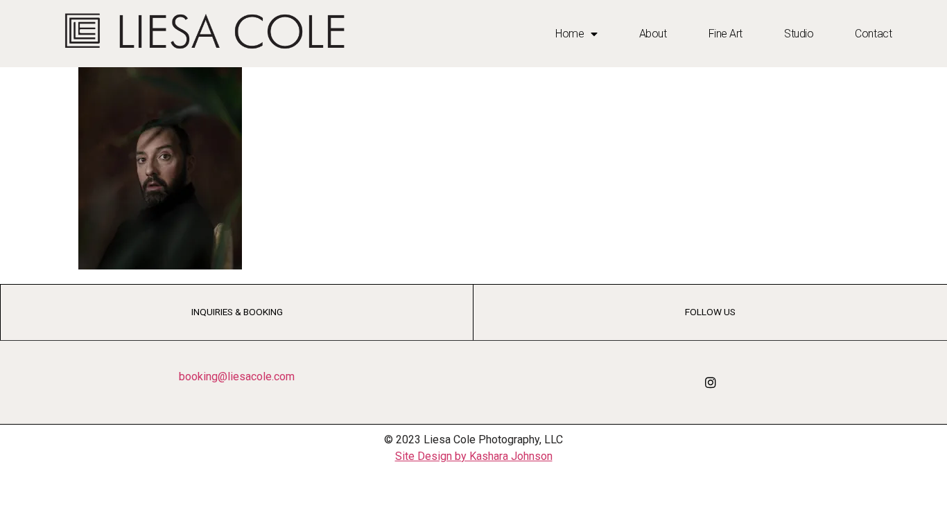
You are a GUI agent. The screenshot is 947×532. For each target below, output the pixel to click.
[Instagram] (710, 382)
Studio (798, 33)
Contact (873, 33)
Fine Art (725, 33)
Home (569, 33)
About (653, 33)
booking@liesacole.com (237, 376)
